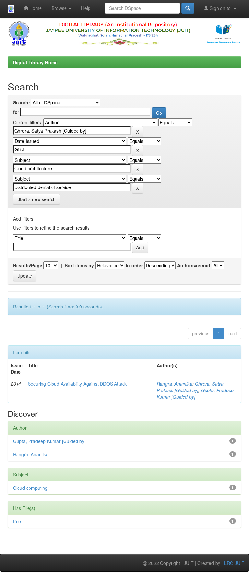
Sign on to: (220, 8)
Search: (21, 102)
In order (134, 265)
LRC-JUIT (234, 563)
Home (35, 8)
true (17, 521)
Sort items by (79, 265)
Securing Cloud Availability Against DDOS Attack (77, 383)
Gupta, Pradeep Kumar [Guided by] (49, 441)
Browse (60, 8)
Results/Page (27, 265)
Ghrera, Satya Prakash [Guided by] (190, 386)
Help (85, 8)
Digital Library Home (35, 62)
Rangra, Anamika (174, 383)
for (16, 112)
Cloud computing (30, 488)
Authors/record (193, 265)
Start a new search (36, 199)
